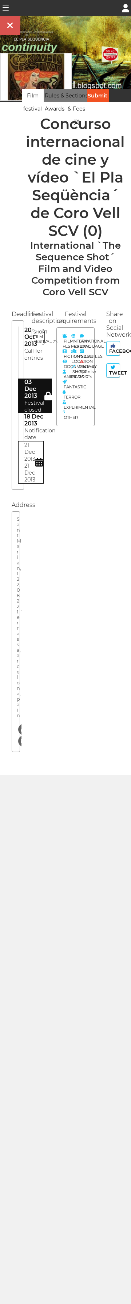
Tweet (114, 373)
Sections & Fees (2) (77, 108)
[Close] (10, 25)
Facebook (114, 351)
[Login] (125, 7)
